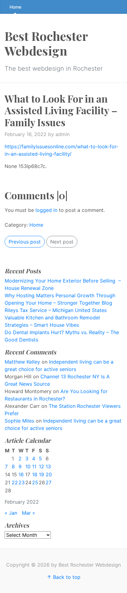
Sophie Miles (19, 421)
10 (28, 466)
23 (21, 482)
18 (34, 474)
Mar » (28, 513)
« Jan (11, 513)
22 (15, 482)
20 (49, 474)
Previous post (25, 242)
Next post (61, 242)
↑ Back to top (63, 577)
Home (15, 7)
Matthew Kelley (22, 362)
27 (48, 482)
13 (48, 466)
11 (34, 466)
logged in (46, 210)
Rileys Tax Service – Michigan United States (56, 310)
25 (35, 482)
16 (21, 474)
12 (41, 466)
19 (41, 474)
